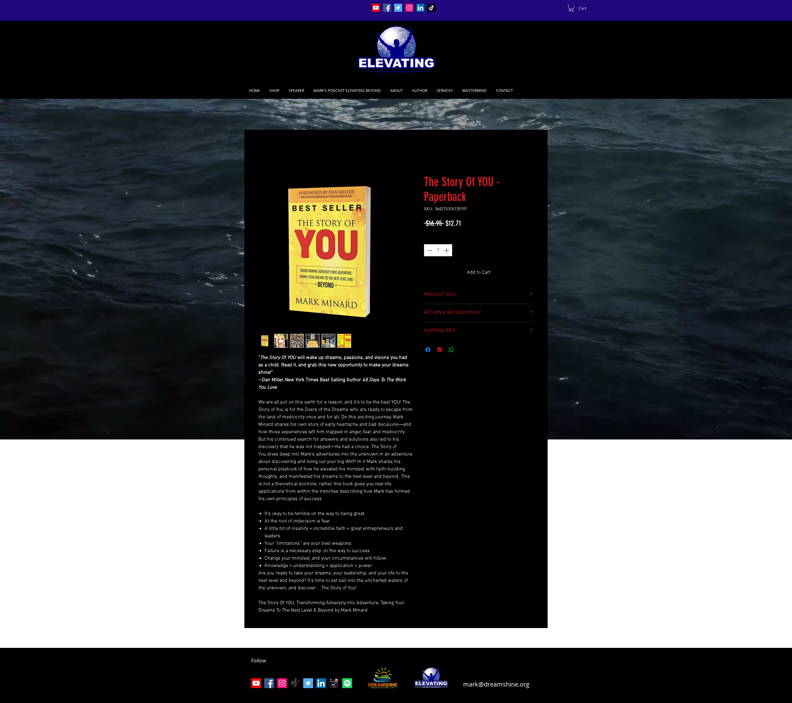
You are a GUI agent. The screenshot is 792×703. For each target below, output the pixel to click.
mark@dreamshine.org (496, 684)
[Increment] (447, 250)
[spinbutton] (438, 250)
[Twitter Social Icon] (398, 8)
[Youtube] (376, 8)
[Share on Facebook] (428, 349)
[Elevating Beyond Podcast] (334, 683)
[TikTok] (432, 8)
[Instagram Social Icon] (409, 8)
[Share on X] (463, 349)
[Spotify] (347, 683)
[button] (571, 8)
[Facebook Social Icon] (387, 8)
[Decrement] (429, 250)
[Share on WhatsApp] (451, 349)
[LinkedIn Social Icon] (420, 8)
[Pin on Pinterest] (439, 349)
